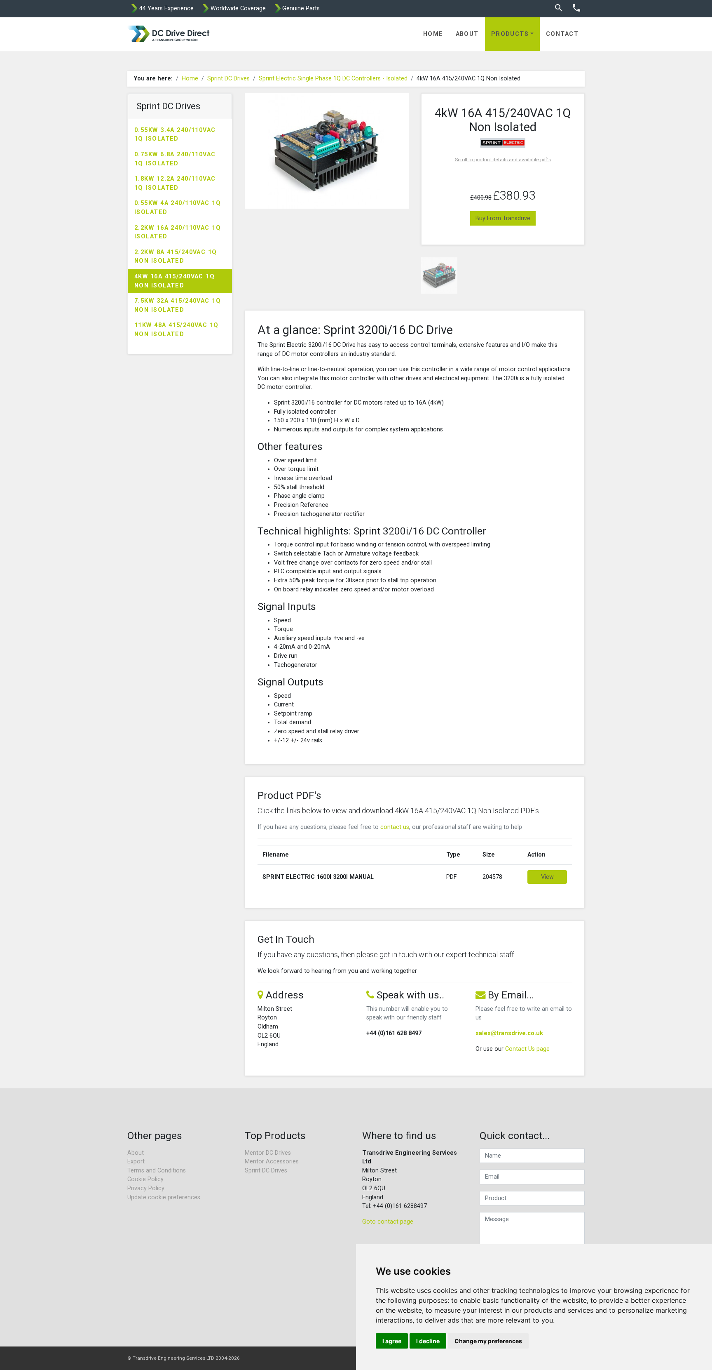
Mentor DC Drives (268, 1152)
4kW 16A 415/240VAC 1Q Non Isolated (174, 281)
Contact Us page (527, 1048)
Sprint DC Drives (228, 78)
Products (510, 34)
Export (136, 1161)
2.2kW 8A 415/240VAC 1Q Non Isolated (175, 257)
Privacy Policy (145, 1188)
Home (433, 34)
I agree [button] (391, 1340)
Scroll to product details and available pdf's (503, 159)
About (467, 34)
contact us (394, 827)
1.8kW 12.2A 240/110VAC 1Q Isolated (175, 183)
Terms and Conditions (156, 1170)
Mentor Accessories (272, 1161)
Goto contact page (387, 1221)
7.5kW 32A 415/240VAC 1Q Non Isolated (177, 305)
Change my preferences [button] (488, 1340)
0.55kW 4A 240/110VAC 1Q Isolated (177, 208)
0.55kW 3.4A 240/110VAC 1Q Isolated (175, 135)
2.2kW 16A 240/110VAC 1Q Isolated (177, 232)
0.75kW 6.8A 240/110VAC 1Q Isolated (175, 159)
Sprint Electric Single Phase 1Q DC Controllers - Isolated (333, 78)
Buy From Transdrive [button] (502, 218)
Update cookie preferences (163, 1197)
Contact (562, 34)
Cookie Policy (145, 1179)
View (547, 876)
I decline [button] (428, 1340)
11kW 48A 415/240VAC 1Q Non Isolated (176, 330)
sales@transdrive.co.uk (509, 1033)
